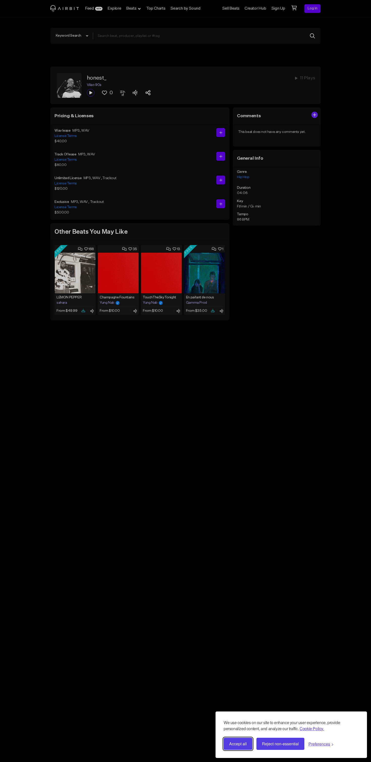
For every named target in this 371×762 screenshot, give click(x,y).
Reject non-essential (280, 744)
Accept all (238, 744)
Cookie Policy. (312, 728)
